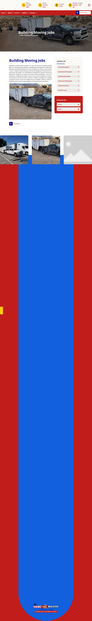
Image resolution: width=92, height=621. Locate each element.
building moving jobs (64, 76)
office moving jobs (63, 85)
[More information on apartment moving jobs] (25, 162)
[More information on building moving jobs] (57, 162)
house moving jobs (63, 67)
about (10, 13)
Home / (22, 35)
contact (32, 13)
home (3, 13)
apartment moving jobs (65, 72)
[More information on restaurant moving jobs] (89, 162)
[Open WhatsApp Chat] (1, 308)
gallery (24, 13)
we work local (62, 90)
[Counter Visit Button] (1, 312)
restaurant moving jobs (65, 81)
